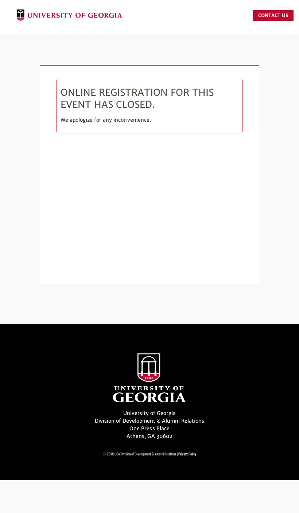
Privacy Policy (187, 454)
